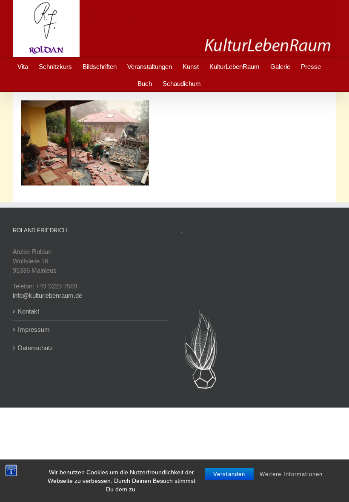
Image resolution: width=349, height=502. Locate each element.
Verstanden (229, 474)
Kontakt (28, 311)
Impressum (34, 329)
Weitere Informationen (291, 474)
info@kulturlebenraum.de (47, 295)
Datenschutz (35, 347)
